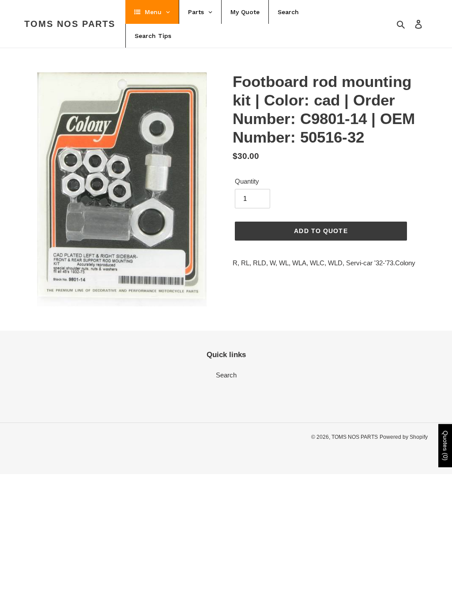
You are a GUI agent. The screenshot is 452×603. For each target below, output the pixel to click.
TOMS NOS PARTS (69, 24)
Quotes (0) (445, 445)
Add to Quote (320, 230)
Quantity (247, 181)
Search (226, 375)
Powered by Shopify (404, 437)
